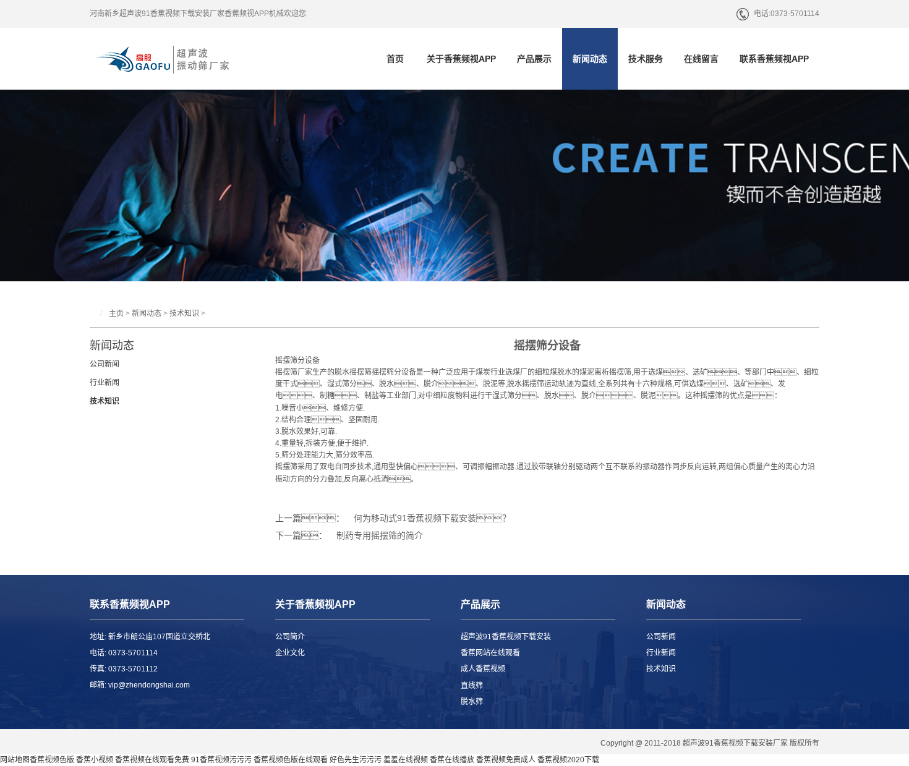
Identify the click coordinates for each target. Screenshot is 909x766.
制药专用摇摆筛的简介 (379, 535)
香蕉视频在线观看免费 (152, 759)
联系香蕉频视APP (774, 59)
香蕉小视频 (94, 759)
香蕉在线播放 (452, 759)
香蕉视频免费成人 (506, 759)
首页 (395, 59)
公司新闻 (104, 364)
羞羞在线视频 (405, 759)
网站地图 (15, 759)
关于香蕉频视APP (461, 59)
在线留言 (701, 59)
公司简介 (290, 636)
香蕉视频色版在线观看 (291, 759)
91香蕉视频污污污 (221, 759)
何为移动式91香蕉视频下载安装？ (432, 518)
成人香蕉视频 (483, 669)
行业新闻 (104, 382)
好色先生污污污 (356, 759)
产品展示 (534, 59)
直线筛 (472, 685)
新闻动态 (590, 59)
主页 (116, 313)
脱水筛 (472, 701)
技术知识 (184, 313)
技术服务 (645, 59)
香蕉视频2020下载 (568, 759)
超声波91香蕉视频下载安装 (506, 636)
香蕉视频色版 (52, 759)
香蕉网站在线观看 (490, 653)
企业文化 (290, 653)
